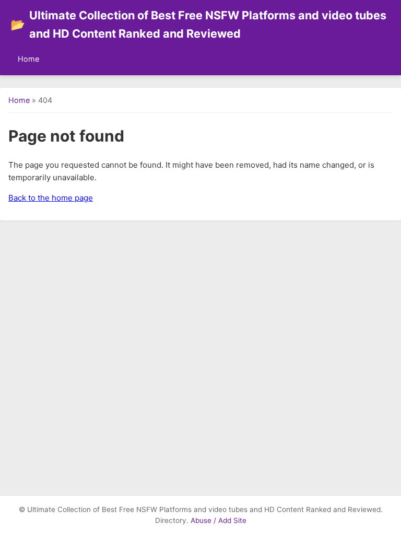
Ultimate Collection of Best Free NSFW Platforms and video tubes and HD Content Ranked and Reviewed (198, 24)
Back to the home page (50, 198)
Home (28, 58)
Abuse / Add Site (218, 520)
